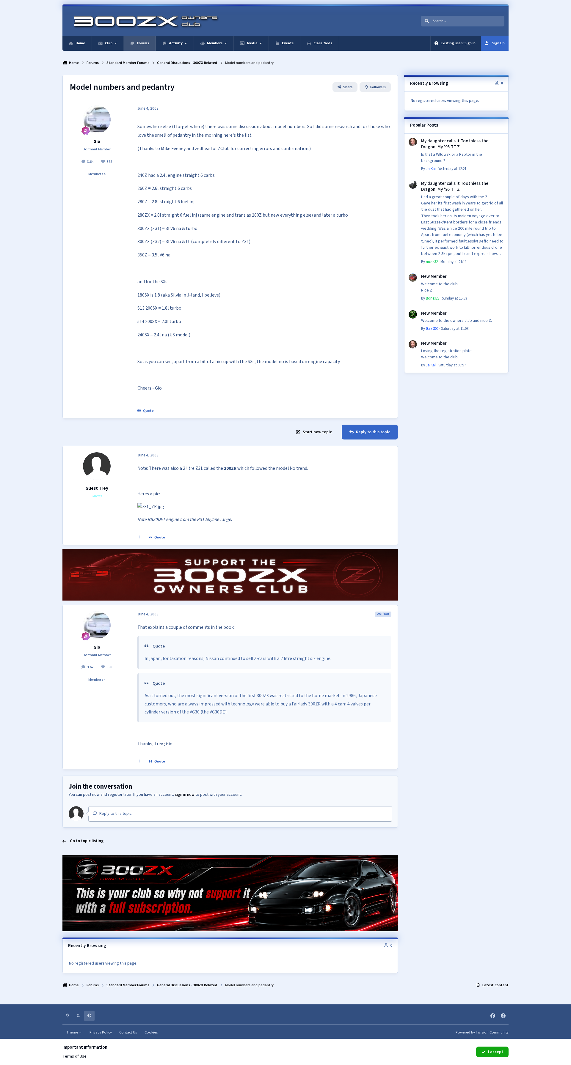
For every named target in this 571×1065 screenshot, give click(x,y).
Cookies (151, 1032)
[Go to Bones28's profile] (413, 277)
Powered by (482, 1032)
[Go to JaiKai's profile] (413, 142)
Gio (96, 141)
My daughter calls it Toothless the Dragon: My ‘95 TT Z (454, 144)
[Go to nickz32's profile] (413, 184)
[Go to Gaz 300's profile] (413, 314)
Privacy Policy (101, 1032)
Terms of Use (74, 1056)
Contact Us (128, 1032)
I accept (495, 1052)
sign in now (184, 795)
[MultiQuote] (139, 537)
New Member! (434, 276)
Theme (72, 1032)
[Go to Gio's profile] (97, 119)
